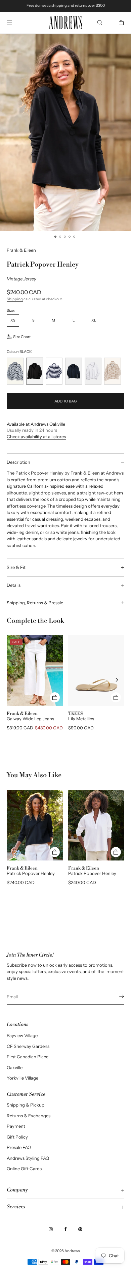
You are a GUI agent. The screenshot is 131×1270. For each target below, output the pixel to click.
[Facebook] (65, 1229)
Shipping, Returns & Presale (35, 602)
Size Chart (22, 336)
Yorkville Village (22, 1078)
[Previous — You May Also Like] (14, 834)
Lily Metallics (81, 718)
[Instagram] (50, 1229)
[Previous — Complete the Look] (14, 680)
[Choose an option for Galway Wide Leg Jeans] (55, 697)
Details (13, 585)
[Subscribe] (115, 996)
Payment (16, 1126)
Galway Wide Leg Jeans (30, 718)
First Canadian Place (27, 1056)
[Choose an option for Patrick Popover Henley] (55, 852)
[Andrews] (65, 22)
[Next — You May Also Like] (117, 834)
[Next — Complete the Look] (117, 680)
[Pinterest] (80, 1229)
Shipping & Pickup (25, 1105)
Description (18, 462)
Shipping (15, 299)
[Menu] (15, 22)
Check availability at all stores (36, 436)
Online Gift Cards (24, 1168)
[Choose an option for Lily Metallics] (116, 697)
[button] (100, 22)
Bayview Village (22, 1035)
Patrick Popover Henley (31, 873)
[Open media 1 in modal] (65, 132)
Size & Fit (16, 567)
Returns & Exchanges (28, 1115)
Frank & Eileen (21, 250)
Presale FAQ (19, 1147)
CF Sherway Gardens (28, 1046)
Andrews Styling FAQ (28, 1158)
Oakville (15, 1067)
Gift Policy (17, 1137)
